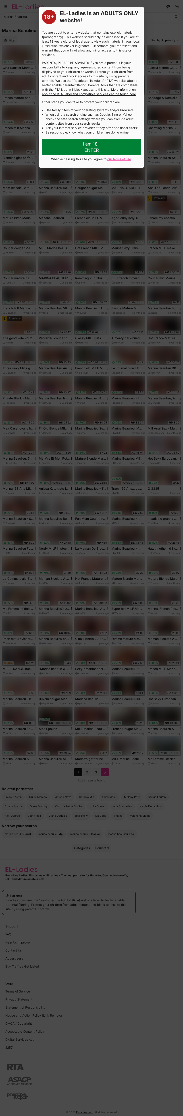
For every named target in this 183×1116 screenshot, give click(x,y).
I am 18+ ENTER (91, 147)
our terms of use (119, 159)
